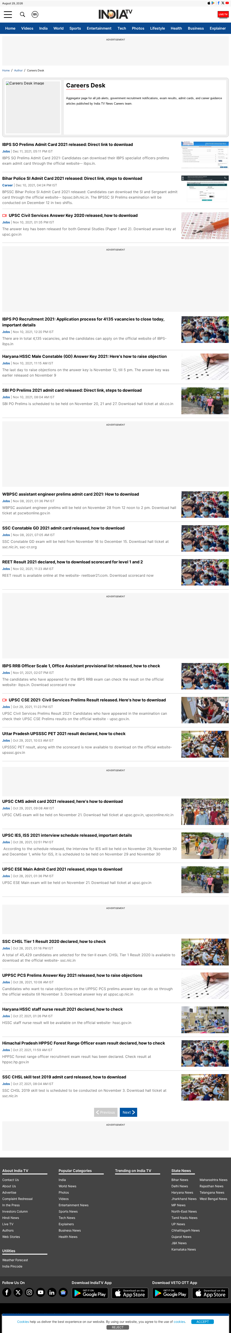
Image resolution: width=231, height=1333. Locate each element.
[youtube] (40, 1292)
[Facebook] (6, 1292)
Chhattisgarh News (185, 1230)
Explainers (66, 1224)
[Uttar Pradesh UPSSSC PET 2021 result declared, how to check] (205, 744)
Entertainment (99, 28)
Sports (75, 28)
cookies (179, 1322)
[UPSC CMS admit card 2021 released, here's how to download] (205, 812)
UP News (178, 1224)
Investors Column (15, 1211)
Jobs (6, 151)
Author (18, 70)
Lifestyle (157, 28)
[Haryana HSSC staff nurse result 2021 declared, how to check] (205, 1019)
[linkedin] (51, 1292)
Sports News (68, 1211)
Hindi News (10, 1218)
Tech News (67, 1218)
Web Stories (11, 1237)
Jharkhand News (183, 1199)
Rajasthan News (211, 1186)
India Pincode (12, 1266)
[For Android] (170, 1293)
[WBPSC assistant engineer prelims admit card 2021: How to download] (205, 504)
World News (67, 1186)
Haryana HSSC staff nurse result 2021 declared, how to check (62, 1009)
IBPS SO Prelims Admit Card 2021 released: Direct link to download (67, 144)
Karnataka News (183, 1249)
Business (196, 28)
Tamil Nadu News (184, 1218)
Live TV (7, 1224)
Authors (8, 1230)
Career (7, 185)
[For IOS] (210, 1293)
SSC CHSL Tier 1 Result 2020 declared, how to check (54, 941)
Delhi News (179, 1186)
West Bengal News (213, 1199)
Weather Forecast (15, 1260)
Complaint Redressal (17, 1199)
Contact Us (10, 1180)
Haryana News (182, 1192)
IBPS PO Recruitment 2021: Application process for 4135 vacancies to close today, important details (83, 322)
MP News (178, 1205)
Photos (138, 28)
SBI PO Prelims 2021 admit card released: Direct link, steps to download (72, 390)
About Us (9, 1186)
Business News (70, 1230)
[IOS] (208, 3)
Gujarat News (181, 1237)
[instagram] (29, 1292)
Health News (68, 1237)
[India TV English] (115, 14)
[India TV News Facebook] (218, 3)
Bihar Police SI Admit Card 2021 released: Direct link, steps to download (72, 178)
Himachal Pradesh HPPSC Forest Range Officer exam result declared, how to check (83, 1043)
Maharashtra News (213, 1180)
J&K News (179, 1243)
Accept (202, 1322)
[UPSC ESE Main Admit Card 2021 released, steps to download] (205, 879)
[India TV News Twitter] (222, 3)
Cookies (23, 1322)
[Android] (213, 3)
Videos (27, 28)
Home (10, 28)
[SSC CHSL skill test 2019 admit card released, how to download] (205, 1087)
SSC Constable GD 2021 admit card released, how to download (63, 528)
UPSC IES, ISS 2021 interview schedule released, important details (67, 835)
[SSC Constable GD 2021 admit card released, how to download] (205, 538)
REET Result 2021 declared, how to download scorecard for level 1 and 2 (72, 562)
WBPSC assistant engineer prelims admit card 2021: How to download (70, 494)
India (43, 28)
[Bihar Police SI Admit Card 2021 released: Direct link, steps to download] (205, 189)
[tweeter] (18, 1292)
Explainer (218, 28)
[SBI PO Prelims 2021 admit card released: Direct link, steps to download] (205, 400)
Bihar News (179, 1180)
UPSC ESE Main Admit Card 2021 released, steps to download (62, 869)
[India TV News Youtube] (227, 3)
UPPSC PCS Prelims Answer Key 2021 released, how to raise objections (72, 975)
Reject (118, 1327)
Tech (122, 28)
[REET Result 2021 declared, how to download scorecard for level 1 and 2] (205, 572)
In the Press (11, 1205)
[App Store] (130, 1293)
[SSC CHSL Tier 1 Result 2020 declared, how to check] (205, 952)
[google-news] (63, 1292)
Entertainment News (73, 1205)
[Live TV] (223, 14)
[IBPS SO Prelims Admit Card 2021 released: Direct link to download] (205, 155)
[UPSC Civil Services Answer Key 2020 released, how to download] (205, 225)
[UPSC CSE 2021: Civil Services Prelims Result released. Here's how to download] (205, 710)
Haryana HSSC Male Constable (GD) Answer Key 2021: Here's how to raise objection (84, 356)
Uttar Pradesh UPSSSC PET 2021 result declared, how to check (63, 733)
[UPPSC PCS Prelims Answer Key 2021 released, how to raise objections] (205, 985)
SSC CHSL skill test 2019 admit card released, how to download (64, 1077)
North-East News (184, 1211)
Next (127, 1112)
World (58, 28)
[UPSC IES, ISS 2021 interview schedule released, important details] (205, 845)
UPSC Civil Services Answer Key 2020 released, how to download (73, 215)
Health (176, 28)
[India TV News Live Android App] (90, 1293)
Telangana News (212, 1192)
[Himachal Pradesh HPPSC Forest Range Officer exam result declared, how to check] (205, 1053)
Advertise (9, 1192)
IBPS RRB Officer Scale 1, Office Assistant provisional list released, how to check (81, 665)
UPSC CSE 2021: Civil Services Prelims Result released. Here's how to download (87, 700)
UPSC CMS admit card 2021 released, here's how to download (62, 801)
